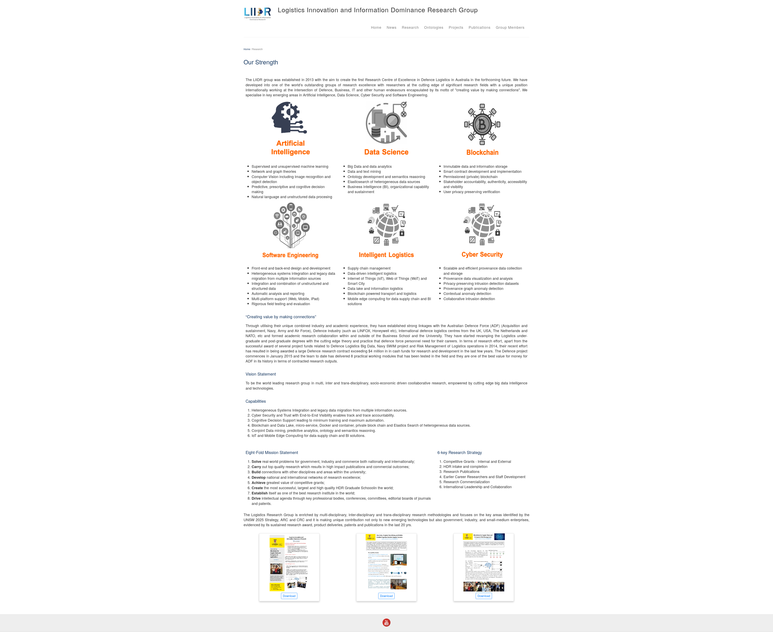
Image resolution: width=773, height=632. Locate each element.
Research (410, 27)
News (392, 27)
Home (376, 27)
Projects (456, 27)
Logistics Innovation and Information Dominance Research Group (378, 9)
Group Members (510, 27)
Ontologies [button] (433, 27)
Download (289, 596)
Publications (480, 27)
